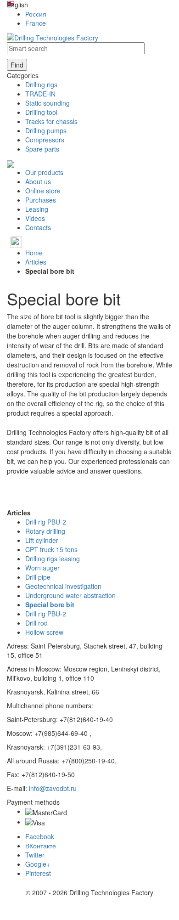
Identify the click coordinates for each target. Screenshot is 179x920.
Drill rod (36, 622)
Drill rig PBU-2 (45, 521)
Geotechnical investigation (63, 586)
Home (34, 252)
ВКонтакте (40, 845)
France (35, 23)
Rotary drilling (45, 531)
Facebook (39, 836)
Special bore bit (49, 604)
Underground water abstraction (70, 595)
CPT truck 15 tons (51, 549)
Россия (35, 13)
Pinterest (38, 873)
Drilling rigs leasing (52, 558)
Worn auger (42, 567)
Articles (35, 261)
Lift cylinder (41, 540)
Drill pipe (37, 576)
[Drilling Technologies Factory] (52, 36)
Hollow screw (44, 632)
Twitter (35, 854)
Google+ (37, 864)
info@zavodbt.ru (53, 788)
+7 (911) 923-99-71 (51, 241)
